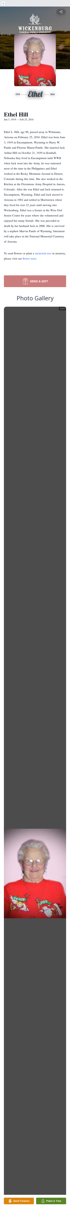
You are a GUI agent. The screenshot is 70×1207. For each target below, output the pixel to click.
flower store (29, 258)
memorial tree (43, 253)
